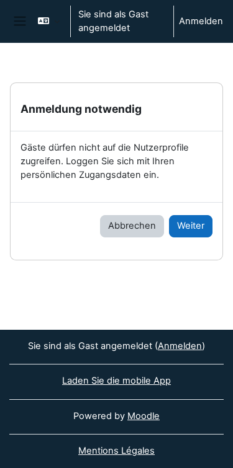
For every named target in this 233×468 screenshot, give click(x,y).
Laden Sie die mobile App (116, 380)
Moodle (143, 416)
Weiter (190, 225)
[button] (49, 21)
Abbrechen (132, 225)
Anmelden (201, 21)
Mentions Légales (116, 450)
